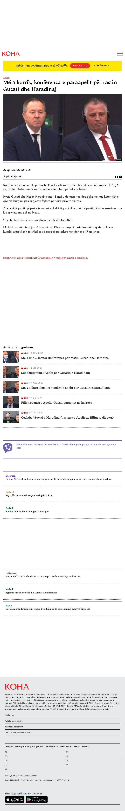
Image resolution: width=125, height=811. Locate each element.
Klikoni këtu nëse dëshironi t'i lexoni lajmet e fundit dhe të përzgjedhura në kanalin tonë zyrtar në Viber (66, 446)
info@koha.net (30, 775)
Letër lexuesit (100, 65)
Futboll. (10, 508)
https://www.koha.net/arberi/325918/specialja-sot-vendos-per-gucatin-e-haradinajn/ (45, 257)
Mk (67, 765)
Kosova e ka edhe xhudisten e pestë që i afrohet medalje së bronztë (43, 576)
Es (6, 769)
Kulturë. (10, 492)
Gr (66, 752)
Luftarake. (11, 573)
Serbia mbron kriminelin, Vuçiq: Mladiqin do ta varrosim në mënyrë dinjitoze (48, 608)
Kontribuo (78, 65)
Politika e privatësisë (14, 721)
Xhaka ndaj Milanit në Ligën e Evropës (27, 511)
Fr (6, 765)
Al (6, 752)
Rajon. (9, 605)
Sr (66, 756)
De (6, 761)
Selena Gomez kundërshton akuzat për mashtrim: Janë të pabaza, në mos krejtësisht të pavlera (58, 479)
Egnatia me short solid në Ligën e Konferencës (31, 592)
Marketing (9, 715)
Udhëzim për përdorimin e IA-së (19, 733)
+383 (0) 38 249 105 (14, 775)
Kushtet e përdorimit (14, 727)
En (6, 756)
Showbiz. (11, 476)
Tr (66, 761)
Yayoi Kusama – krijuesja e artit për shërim (29, 495)
